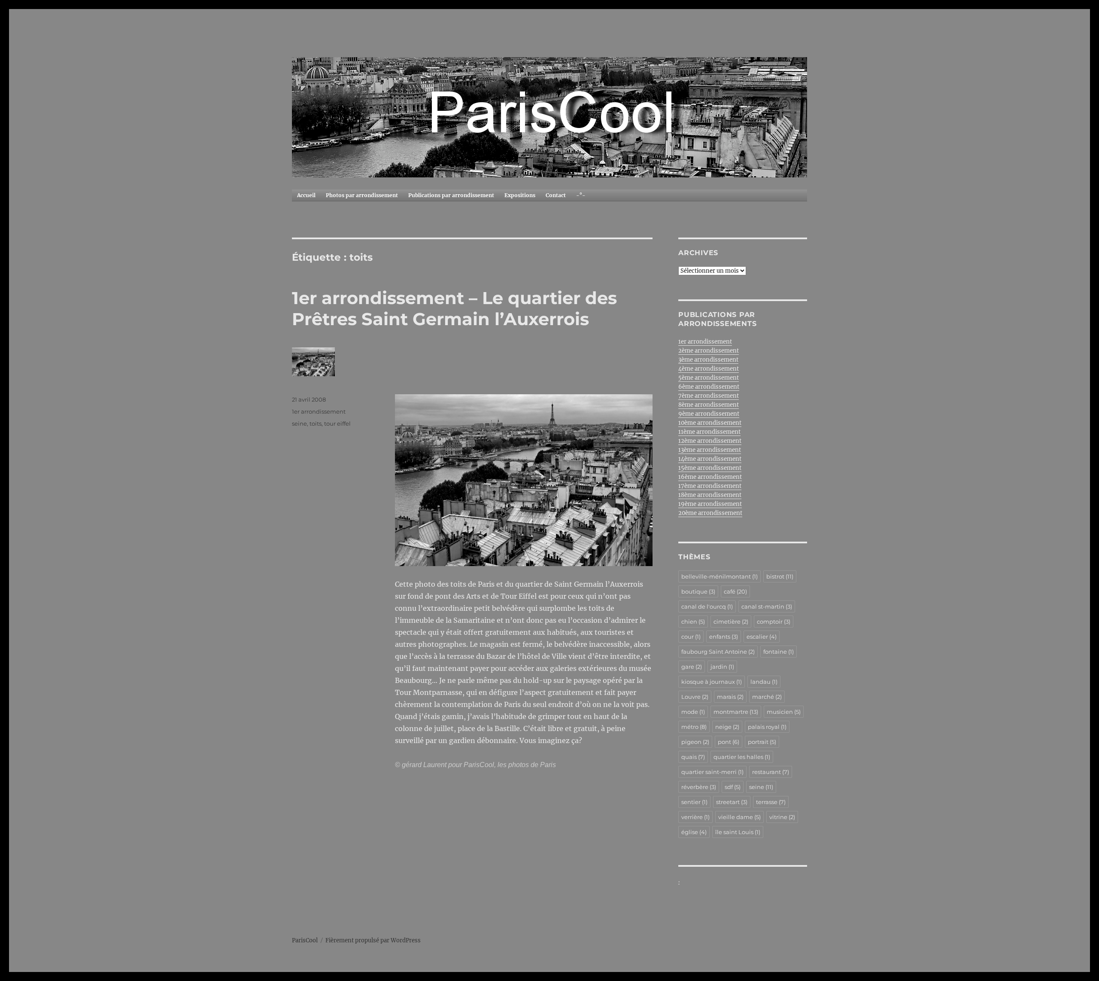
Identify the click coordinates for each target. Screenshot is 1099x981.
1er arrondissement (319, 411)
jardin (722, 666)
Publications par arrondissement (451, 195)
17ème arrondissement (709, 486)
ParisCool (305, 940)
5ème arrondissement (708, 377)
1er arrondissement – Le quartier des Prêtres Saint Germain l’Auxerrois (454, 308)
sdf (733, 786)
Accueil (306, 195)
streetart (731, 801)
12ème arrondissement (709, 441)
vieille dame (739, 816)
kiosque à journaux (711, 681)
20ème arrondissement (710, 513)
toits (316, 423)
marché (767, 696)
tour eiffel (337, 423)
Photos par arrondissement (362, 195)
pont (728, 741)
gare (691, 666)
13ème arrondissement (709, 450)
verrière (695, 816)
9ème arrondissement (708, 413)
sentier (694, 801)
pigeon (695, 741)
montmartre (735, 711)
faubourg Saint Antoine (718, 651)
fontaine (778, 651)
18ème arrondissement (709, 495)
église (694, 832)
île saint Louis (737, 832)
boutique (698, 591)
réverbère (698, 786)
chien (693, 621)
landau (763, 681)
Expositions (519, 195)
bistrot (779, 576)
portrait (762, 741)
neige (727, 726)
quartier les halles (741, 756)
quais (693, 756)
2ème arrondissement (708, 350)
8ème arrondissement (708, 404)
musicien (784, 711)
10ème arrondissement (709, 423)
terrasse (771, 801)
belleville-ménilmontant (719, 576)
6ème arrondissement (708, 386)
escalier (762, 636)
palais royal (767, 726)
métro (694, 726)
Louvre (694, 696)
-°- (581, 195)
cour (691, 636)
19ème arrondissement (710, 504)
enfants (723, 636)
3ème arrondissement (708, 359)
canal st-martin (766, 606)
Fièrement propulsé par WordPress (373, 940)
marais (730, 696)
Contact (556, 195)
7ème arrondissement (708, 395)
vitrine (782, 816)
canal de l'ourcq (707, 606)
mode (693, 711)
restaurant (770, 771)
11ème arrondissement (709, 432)
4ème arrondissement (708, 368)
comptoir (773, 621)
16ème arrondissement (710, 477)
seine (299, 423)
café (735, 591)
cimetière (730, 621)
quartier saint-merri (712, 771)
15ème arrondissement (709, 468)
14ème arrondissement (709, 459)
